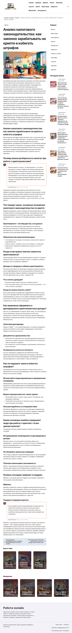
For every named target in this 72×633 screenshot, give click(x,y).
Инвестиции (45, 6)
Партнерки (59, 2)
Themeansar (6, 626)
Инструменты (42, 10)
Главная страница (9, 17)
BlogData (29, 624)
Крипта (38, 6)
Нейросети (54, 6)
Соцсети (31, 6)
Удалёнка (38, 2)
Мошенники (32, 10)
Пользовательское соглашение (60, 630)
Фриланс (45, 2)
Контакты (66, 624)
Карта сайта (59, 624)
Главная (31, 2)
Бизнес (52, 2)
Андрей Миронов (61, 79)
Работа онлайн (13, 608)
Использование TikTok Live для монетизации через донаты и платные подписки (63, 86)
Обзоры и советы (56, 53)
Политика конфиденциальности (60, 627)
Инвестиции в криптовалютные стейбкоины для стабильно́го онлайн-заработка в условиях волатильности (63, 137)
